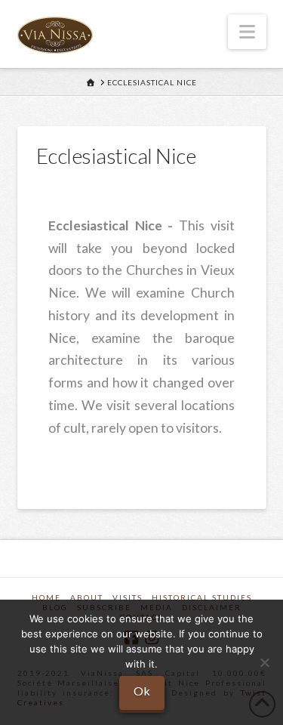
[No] (264, 662)
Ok (142, 690)
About (86, 597)
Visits (127, 597)
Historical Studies (202, 597)
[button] (247, 31)
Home (46, 597)
